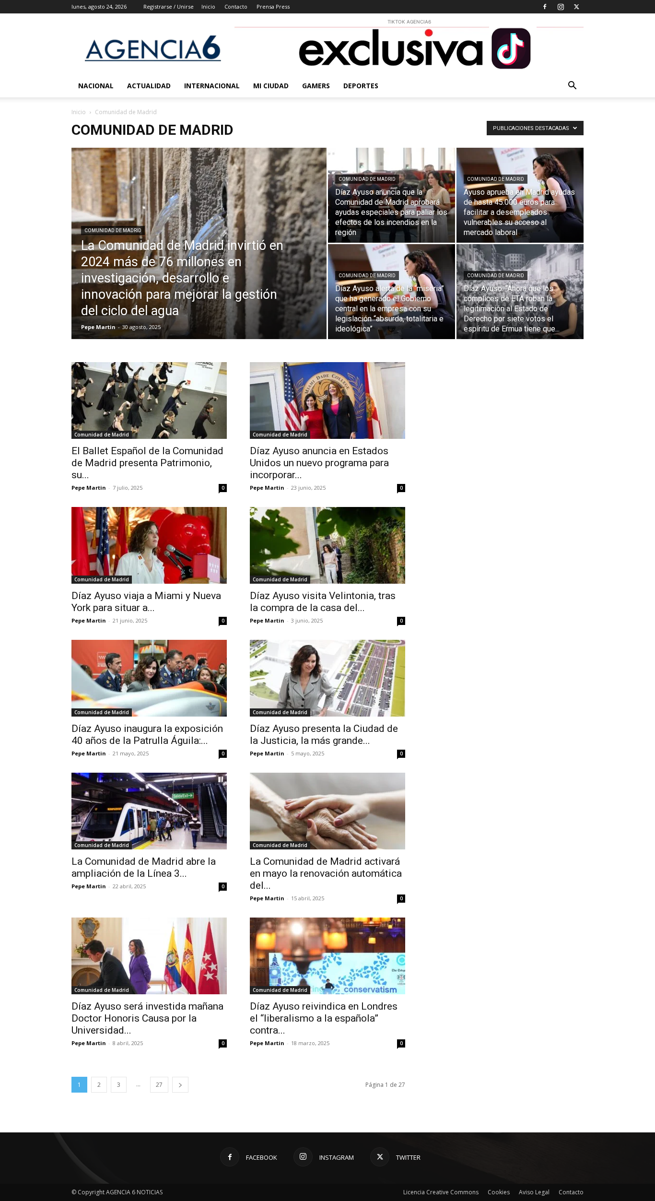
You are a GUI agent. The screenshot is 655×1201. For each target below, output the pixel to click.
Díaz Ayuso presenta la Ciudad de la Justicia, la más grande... (324, 734)
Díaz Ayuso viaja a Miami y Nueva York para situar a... (146, 601)
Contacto (235, 6)
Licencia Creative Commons (441, 1192)
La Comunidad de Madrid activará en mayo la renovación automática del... (326, 873)
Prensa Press (273, 6)
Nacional (96, 85)
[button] (572, 86)
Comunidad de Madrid (112, 230)
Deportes (360, 85)
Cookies (499, 1192)
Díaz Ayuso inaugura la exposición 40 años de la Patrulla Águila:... (147, 734)
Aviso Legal (534, 1192)
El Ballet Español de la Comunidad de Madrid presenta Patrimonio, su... (147, 463)
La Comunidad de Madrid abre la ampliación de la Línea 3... (143, 867)
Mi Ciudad (271, 85)
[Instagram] (560, 6)
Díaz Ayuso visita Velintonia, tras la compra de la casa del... (323, 601)
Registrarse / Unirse (168, 6)
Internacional (212, 85)
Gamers (316, 85)
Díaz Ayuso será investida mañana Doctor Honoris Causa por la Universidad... (147, 1018)
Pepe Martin (98, 326)
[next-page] (180, 1085)
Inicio (208, 6)
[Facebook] (545, 6)
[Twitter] (576, 6)
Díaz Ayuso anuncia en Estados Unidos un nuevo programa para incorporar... (319, 463)
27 (159, 1085)
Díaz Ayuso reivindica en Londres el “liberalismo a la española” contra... (324, 1018)
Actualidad (149, 85)
